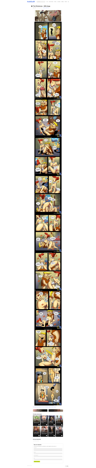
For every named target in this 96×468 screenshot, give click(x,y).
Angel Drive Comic (36, 420)
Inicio (47, 1)
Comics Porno (47, 7)
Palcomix (66, 1)
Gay (68, 1)
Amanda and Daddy (44, 431)
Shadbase (62, 1)
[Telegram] (48, 15)
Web (34, 458)
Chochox (55, 1)
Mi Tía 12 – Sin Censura (44, 420)
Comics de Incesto (51, 1)
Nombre (35, 452)
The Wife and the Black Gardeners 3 (36, 431)
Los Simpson (58, 1)
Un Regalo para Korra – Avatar (51, 420)
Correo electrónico (36, 455)
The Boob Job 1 (59, 420)
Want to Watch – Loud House (51, 431)
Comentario (35, 447)
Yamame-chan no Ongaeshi (59, 431)
